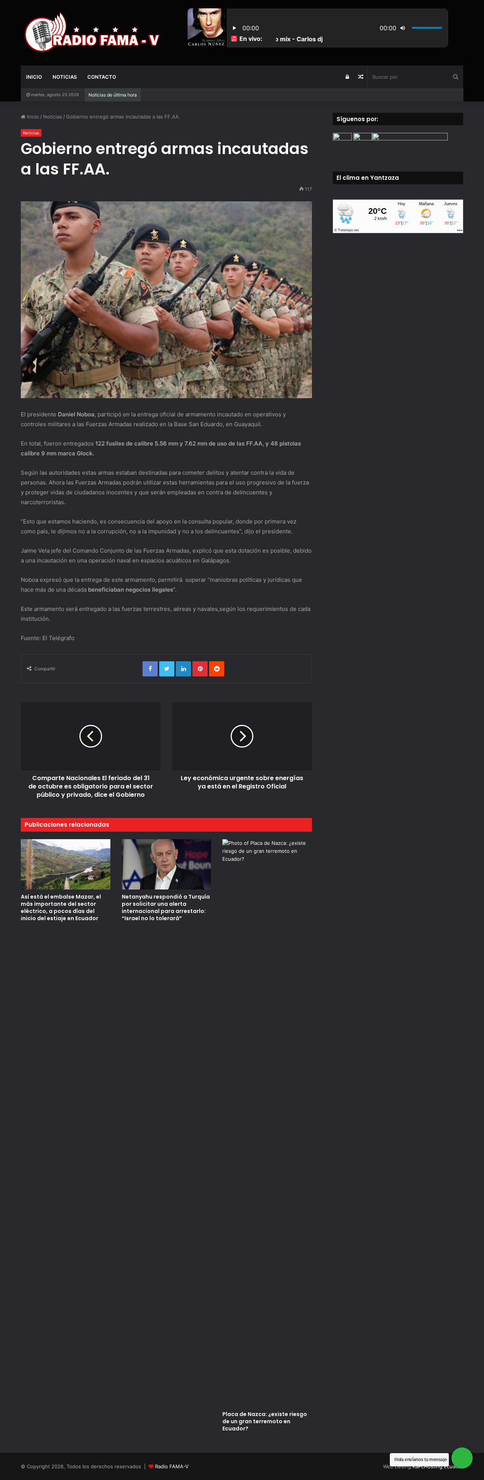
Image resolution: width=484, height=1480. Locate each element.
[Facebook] (150, 668)
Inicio (34, 77)
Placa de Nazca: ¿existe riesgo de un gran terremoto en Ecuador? (264, 1421)
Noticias (65, 77)
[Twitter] (166, 668)
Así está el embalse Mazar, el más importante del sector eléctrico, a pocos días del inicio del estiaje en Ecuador (61, 907)
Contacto (101, 77)
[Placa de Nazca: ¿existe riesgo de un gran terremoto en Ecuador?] (267, 1123)
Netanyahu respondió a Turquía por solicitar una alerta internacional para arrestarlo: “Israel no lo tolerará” (166, 907)
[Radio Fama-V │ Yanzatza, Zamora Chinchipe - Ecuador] (91, 32)
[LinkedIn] (183, 668)
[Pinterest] (200, 668)
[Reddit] (216, 668)
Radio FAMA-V (172, 1466)
